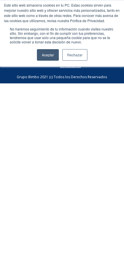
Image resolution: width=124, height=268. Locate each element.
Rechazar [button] (74, 54)
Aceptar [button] (48, 54)
